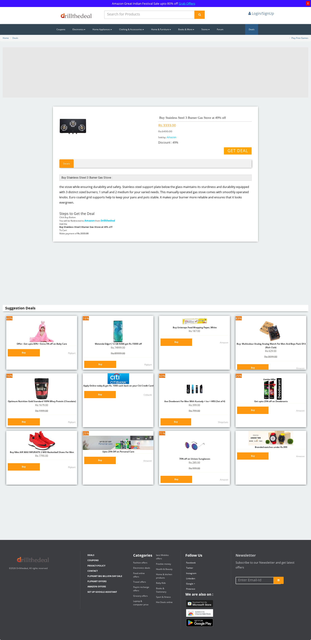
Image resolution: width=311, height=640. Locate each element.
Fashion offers (140, 562)
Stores (204, 29)
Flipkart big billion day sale (104, 576)
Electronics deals (141, 567)
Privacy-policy (96, 565)
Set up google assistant (102, 591)
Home (6, 38)
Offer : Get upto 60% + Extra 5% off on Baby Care (41, 343)
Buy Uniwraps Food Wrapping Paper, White (194, 327)
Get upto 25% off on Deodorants (271, 401)
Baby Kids (161, 582)
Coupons (61, 29)
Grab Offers (187, 3)
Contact (92, 570)
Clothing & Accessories (130, 29)
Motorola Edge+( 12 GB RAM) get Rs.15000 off (118, 343)
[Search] (199, 15)
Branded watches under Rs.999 (270, 447)
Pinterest (190, 588)
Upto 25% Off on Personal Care (118, 451)
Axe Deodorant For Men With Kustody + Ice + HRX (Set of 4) (194, 401)
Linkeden (190, 578)
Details (66, 163)
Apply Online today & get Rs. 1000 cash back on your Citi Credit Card (118, 385)
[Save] (278, 580)
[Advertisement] (155, 72)
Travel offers (139, 581)
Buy (24, 352)
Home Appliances (101, 29)
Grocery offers (140, 595)
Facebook (191, 562)
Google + (190, 583)
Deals (251, 29)
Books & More (185, 29)
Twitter (189, 567)
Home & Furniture (160, 29)
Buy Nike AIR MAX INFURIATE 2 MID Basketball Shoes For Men (41, 452)
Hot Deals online (164, 602)
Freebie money (163, 563)
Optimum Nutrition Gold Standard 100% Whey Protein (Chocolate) (41, 401)
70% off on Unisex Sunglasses (194, 458)
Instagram (191, 573)
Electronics (78, 29)
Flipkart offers (97, 581)
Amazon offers (96, 586)
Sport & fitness (163, 596)
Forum (220, 29)
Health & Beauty (164, 569)
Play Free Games (299, 38)
